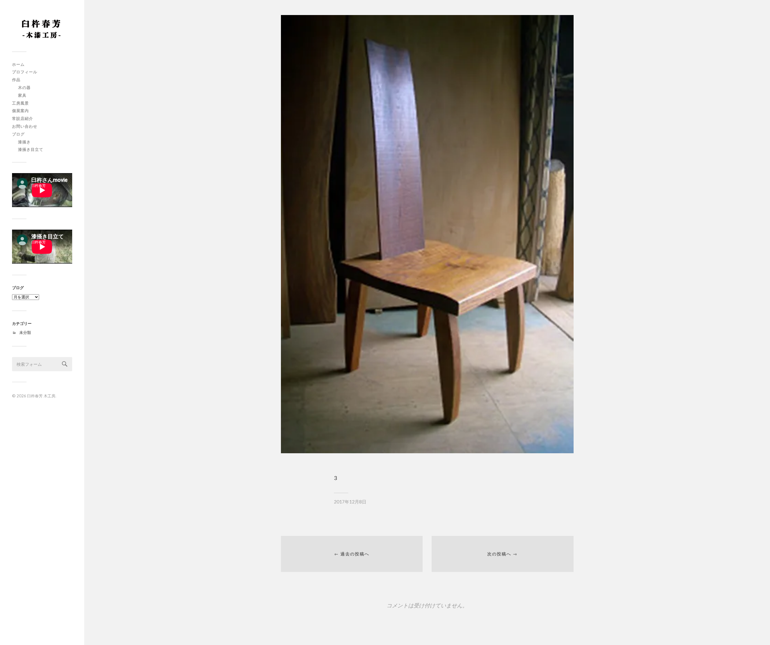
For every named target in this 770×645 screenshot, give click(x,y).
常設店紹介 (22, 118)
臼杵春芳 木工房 (41, 395)
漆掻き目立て (30, 149)
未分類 (25, 332)
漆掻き (24, 141)
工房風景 (20, 103)
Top (755, 630)
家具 (22, 95)
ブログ (18, 134)
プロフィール (24, 71)
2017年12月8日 (350, 501)
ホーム (18, 64)
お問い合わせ (24, 126)
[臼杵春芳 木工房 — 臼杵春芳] (42, 28)
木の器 (24, 87)
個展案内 (20, 110)
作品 (16, 79)
